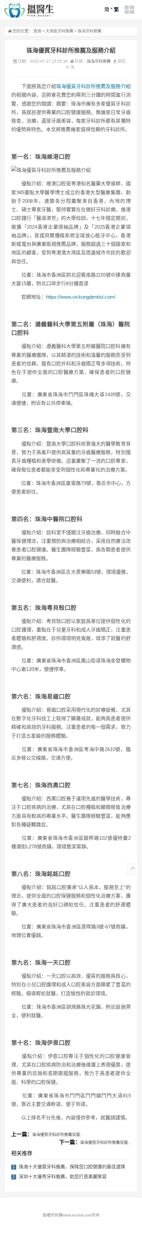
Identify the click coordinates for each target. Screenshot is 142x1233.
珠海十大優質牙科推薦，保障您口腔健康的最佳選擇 (72, 1166)
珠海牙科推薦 (89, 31)
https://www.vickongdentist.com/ (81, 297)
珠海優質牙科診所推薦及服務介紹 (93, 86)
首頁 (37, 31)
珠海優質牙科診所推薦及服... (57, 1134)
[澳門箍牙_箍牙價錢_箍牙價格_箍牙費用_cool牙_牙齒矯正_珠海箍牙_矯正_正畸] (29, 10)
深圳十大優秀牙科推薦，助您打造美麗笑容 (63, 1176)
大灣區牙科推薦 (59, 31)
